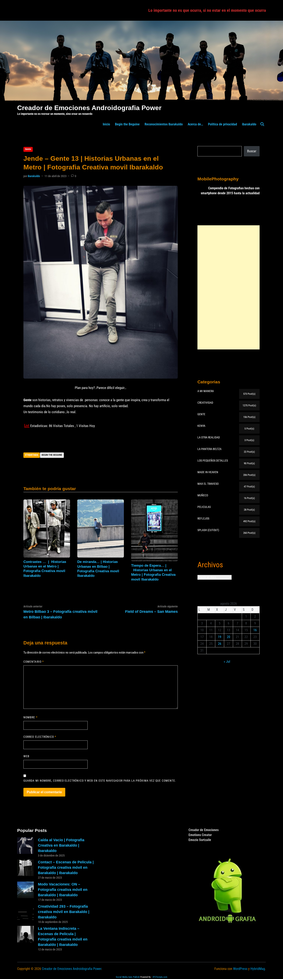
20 (228, 637)
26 (219, 644)
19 (219, 637)
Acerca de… (195, 124)
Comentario (33, 661)
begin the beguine (52, 455)
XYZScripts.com (160, 977)
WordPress (240, 969)
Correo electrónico (39, 736)
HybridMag (257, 969)
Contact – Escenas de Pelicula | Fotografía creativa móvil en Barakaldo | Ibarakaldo (66, 867)
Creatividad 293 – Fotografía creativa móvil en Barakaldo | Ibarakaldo (63, 911)
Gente (28, 149)
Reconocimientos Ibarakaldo (164, 124)
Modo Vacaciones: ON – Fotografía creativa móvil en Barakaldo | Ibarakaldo (62, 889)
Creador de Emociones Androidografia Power (89, 108)
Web (26, 756)
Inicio (106, 124)
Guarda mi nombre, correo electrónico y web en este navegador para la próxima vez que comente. (99, 780)
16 (255, 630)
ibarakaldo (249, 124)
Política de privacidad (222, 124)
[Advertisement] (228, 287)
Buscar (251, 151)
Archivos (210, 564)
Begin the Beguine (127, 124)
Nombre (30, 717)
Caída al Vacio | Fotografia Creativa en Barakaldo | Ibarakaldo (61, 845)
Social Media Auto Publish (128, 977)
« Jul (227, 661)
